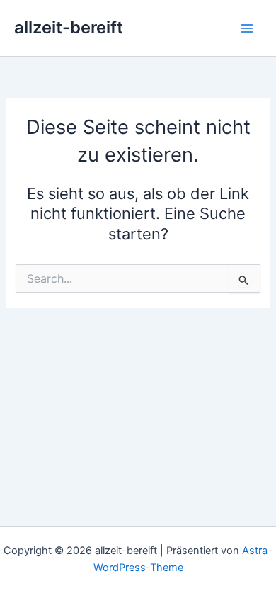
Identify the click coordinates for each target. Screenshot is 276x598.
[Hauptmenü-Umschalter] (247, 28)
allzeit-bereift (68, 27)
